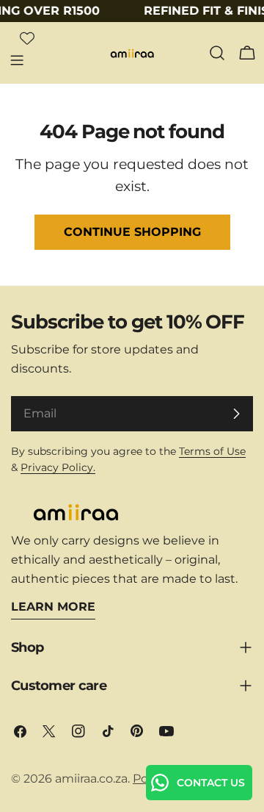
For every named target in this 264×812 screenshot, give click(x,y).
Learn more (53, 607)
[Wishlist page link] (27, 38)
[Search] (217, 53)
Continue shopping (132, 232)
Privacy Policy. (58, 467)
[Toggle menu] (17, 60)
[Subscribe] (236, 413)
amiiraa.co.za (91, 779)
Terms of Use (212, 451)
